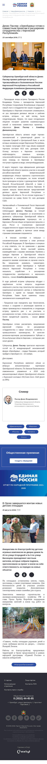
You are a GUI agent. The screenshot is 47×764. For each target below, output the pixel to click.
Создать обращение (23, 461)
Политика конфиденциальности (23, 736)
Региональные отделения (10, 685)
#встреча (31, 432)
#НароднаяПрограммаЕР (23, 664)
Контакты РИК (31, 684)
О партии (7, 680)
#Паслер (15, 432)
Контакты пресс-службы (13, 690)
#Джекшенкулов (16, 426)
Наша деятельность (18, 11)
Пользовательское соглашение (23, 734)
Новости (31, 11)
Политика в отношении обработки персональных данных (23, 738)
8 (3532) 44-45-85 (23, 698)
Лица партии (30, 680)
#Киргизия (33, 426)
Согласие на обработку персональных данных (23, 740)
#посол (24, 437)
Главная (5, 11)
